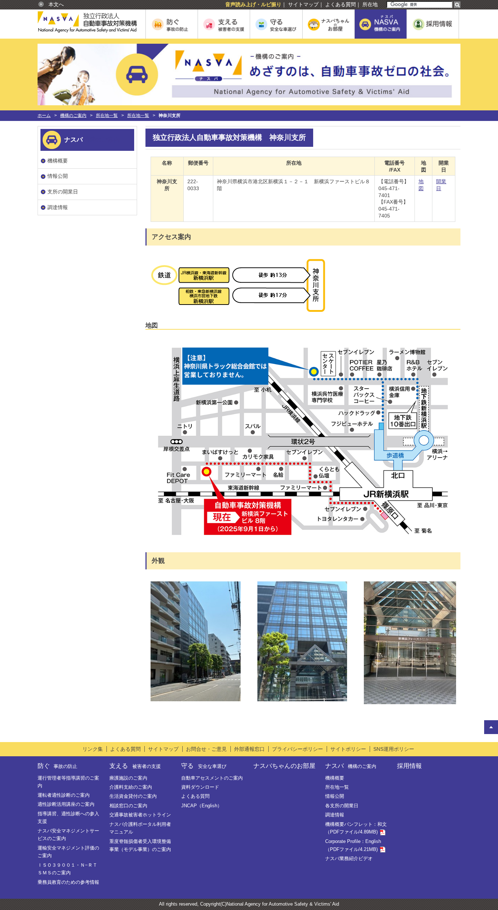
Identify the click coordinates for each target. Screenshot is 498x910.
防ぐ (57, 765)
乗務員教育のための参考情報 (68, 882)
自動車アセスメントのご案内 (212, 778)
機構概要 (57, 161)
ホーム (44, 115)
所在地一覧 (107, 115)
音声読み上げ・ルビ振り (253, 4)
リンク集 (92, 749)
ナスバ (350, 765)
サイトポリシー (348, 749)
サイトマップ (303, 4)
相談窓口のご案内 (128, 805)
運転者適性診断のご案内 (64, 795)
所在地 (370, 4)
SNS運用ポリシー (393, 749)
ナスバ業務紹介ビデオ (349, 858)
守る (203, 765)
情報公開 (57, 176)
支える (134, 765)
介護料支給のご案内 (130, 787)
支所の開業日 (62, 192)
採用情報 (409, 765)
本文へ (56, 4)
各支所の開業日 (341, 805)
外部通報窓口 (249, 749)
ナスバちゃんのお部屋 (284, 765)
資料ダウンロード (200, 787)
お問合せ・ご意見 (206, 749)
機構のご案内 (73, 115)
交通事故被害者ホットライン (140, 814)
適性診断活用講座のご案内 (66, 804)
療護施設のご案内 (128, 778)
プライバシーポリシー (297, 749)
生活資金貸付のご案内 (133, 796)
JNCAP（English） (201, 805)
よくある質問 (340, 4)
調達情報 (57, 207)
